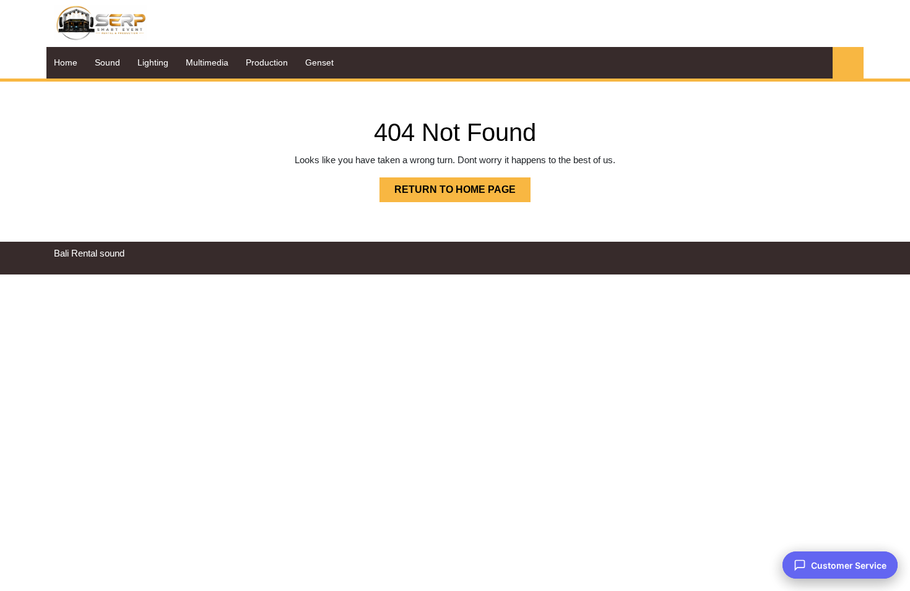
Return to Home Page (462, 193)
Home (65, 62)
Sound (107, 62)
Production (267, 62)
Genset (319, 62)
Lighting (152, 62)
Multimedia (207, 62)
